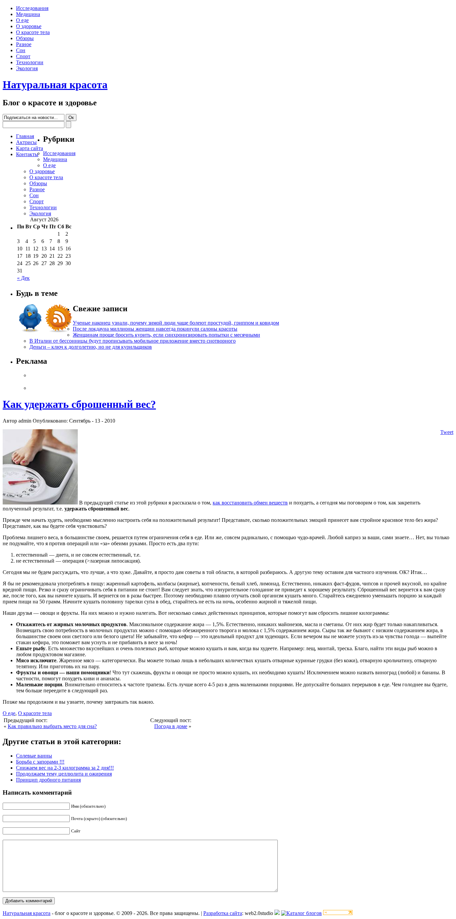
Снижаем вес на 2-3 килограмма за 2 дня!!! (65, 768)
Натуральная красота (55, 85)
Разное (23, 44)
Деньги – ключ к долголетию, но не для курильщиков (90, 347)
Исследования (32, 8)
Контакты (27, 154)
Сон (20, 50)
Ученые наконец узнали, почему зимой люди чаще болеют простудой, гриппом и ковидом (176, 323)
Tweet (446, 432)
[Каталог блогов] (277, 913)
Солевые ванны (34, 756)
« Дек (23, 278)
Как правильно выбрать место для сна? (52, 726)
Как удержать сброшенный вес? (79, 404)
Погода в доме (170, 726)
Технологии (29, 62)
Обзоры (25, 38)
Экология (27, 68)
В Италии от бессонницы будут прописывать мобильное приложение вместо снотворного (132, 341)
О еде (22, 20)
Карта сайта (29, 148)
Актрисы (26, 142)
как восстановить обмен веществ (250, 502)
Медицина (28, 14)
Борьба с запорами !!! (40, 762)
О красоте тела (33, 32)
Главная (25, 136)
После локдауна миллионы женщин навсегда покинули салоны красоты (155, 329)
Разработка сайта (222, 913)
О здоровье (28, 26)
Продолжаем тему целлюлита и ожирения (64, 774)
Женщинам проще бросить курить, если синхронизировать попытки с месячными (166, 335)
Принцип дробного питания (48, 780)
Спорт (23, 56)
